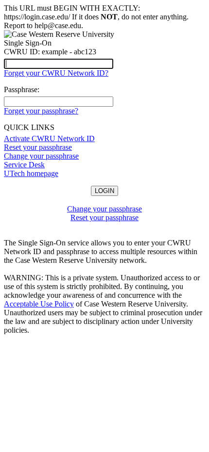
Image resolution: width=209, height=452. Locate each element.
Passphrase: (21, 89)
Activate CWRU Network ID (49, 138)
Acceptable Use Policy (39, 304)
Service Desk (24, 165)
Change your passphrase (41, 156)
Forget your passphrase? (41, 111)
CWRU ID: (22, 52)
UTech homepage (31, 173)
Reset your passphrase (38, 147)
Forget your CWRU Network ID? (56, 73)
